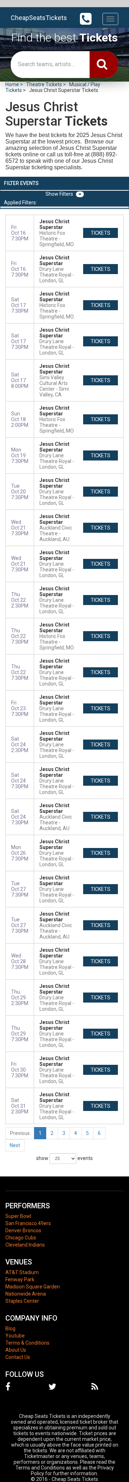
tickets (100, 233)
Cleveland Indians (25, 1245)
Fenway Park (19, 1279)
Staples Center (22, 1301)
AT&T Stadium (22, 1272)
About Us (15, 1350)
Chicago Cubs (20, 1237)
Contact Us (17, 1357)
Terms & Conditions (27, 1343)
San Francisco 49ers (28, 1223)
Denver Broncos (23, 1230)
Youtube (15, 1336)
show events (64, 1158)
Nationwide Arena (25, 1294)
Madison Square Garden (32, 1287)
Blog (10, 1328)
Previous (20, 1133)
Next (15, 1145)
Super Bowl (18, 1216)
